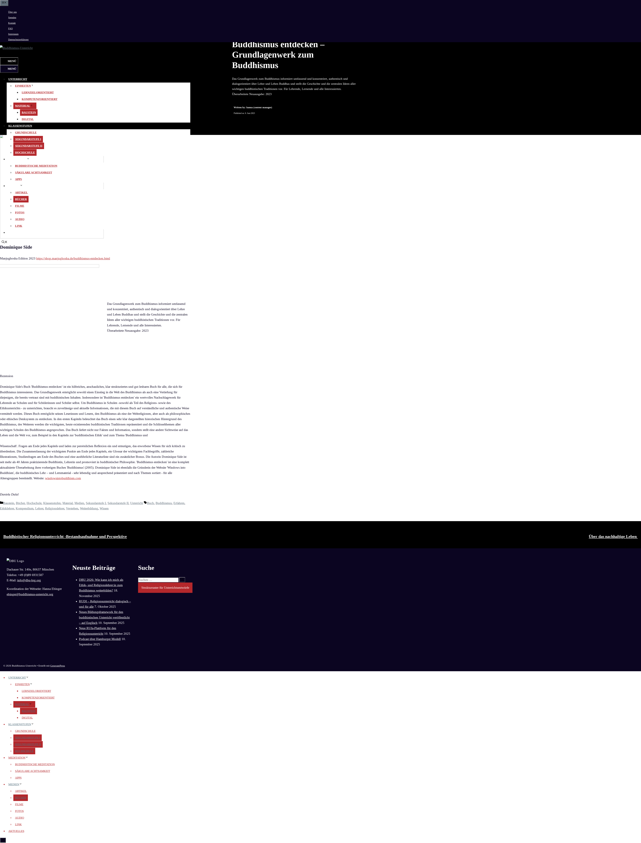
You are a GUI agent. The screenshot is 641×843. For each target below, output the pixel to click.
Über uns (12, 12)
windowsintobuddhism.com (63, 478)
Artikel (21, 192)
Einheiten (23, 85)
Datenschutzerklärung (18, 39)
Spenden (12, 17)
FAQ (10, 28)
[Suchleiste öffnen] (4, 54)
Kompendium (25, 508)
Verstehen (72, 508)
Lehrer (39, 508)
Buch (150, 503)
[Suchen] (182, 579)
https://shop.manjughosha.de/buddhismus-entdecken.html (73, 258)
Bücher (21, 199)
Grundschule (26, 132)
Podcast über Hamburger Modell (100, 639)
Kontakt (12, 23)
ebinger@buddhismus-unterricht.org (30, 594)
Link (18, 225)
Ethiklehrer (7, 508)
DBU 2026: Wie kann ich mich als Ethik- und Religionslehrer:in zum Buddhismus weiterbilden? (101, 585)
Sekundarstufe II (28, 145)
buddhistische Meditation (36, 165)
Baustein (29, 112)
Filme (19, 205)
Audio (19, 219)
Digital (28, 119)
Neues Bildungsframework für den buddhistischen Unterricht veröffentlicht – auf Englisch (104, 617)
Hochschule (25, 152)
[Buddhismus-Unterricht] (16, 48)
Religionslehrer (54, 508)
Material (22, 105)
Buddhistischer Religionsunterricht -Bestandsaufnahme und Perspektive (65, 536)
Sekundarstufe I (28, 139)
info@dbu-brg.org (29, 580)
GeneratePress (57, 665)
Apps (18, 179)
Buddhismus (164, 503)
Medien (14, 185)
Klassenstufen (20, 125)
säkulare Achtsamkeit (33, 172)
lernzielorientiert (38, 92)
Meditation (17, 159)
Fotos (19, 212)
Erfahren (178, 503)
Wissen (104, 508)
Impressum (13, 34)
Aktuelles (16, 232)
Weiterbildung (89, 508)
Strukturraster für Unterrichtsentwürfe (165, 587)
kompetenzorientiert (39, 99)
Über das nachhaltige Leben (613, 536)
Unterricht (17, 79)
